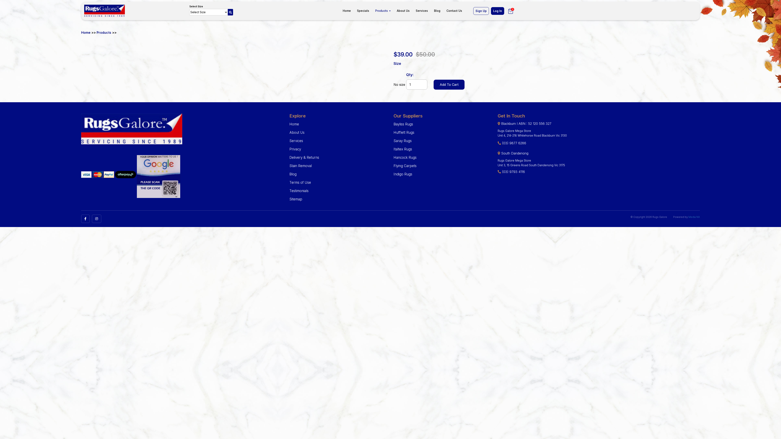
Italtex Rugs (403, 149)
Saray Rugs (403, 141)
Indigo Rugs (403, 174)
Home (347, 10)
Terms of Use (300, 182)
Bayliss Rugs (403, 124)
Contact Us (454, 10)
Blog (437, 10)
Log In (497, 11)
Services (422, 10)
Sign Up (481, 11)
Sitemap (295, 199)
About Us (403, 10)
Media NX (694, 216)
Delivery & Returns (304, 157)
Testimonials (299, 191)
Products (382, 10)
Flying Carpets (405, 166)
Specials (363, 10)
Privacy (295, 149)
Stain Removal (300, 166)
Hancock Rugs (405, 157)
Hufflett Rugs (404, 132)
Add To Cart (449, 85)
